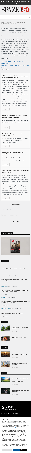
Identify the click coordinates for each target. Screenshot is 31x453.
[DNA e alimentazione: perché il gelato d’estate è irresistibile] (5, 338)
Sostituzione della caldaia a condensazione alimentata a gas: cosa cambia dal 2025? (15, 302)
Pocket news (10, 22)
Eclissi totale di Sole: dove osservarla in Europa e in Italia (19, 353)
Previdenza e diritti (5, 308)
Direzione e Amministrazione (21, 1)
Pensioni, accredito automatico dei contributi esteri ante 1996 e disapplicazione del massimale (14, 312)
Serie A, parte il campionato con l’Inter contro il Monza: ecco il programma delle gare (20, 380)
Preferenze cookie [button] (7, 449)
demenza (4, 215)
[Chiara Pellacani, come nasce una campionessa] (5, 391)
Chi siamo (8, 1)
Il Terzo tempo (4, 265)
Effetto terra (4, 286)
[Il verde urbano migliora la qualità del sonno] (5, 328)
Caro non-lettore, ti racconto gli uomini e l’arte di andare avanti (14, 269)
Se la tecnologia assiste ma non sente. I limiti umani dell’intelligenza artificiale (14, 280)
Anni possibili (4, 275)
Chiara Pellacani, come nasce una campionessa (20, 391)
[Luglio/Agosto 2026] (15, 246)
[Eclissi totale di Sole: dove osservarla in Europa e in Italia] (5, 354)
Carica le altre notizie (15, 204)
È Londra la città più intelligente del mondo (20, 364)
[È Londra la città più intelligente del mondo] (5, 364)
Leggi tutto (6, 109)
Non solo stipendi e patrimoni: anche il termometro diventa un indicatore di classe (14, 291)
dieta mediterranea (13, 215)
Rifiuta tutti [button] (23, 449)
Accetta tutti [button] (16, 449)
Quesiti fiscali (4, 297)
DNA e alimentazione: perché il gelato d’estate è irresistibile (20, 338)
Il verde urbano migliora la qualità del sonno (20, 328)
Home (3, 1)
